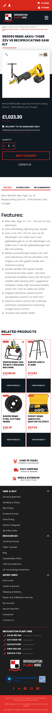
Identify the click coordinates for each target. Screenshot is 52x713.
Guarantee (8, 614)
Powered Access (11, 513)
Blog (5, 552)
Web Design (8, 710)
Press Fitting (8, 519)
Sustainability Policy (12, 558)
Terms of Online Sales (23, 698)
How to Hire (8, 580)
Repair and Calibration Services (18, 597)
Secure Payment (11, 608)
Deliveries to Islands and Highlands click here (21, 130)
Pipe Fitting (8, 508)
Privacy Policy (33, 700)
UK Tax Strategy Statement (16, 569)
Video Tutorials (10, 547)
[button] (43, 3)
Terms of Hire (10, 698)
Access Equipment (12, 496)
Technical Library (11, 541)
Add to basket (26, 156)
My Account (8, 603)
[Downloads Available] (23, 342)
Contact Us (8, 620)
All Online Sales (10, 530)
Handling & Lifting (11, 502)
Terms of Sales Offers (39, 698)
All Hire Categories (11, 525)
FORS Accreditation (12, 564)
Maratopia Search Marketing (38, 710)
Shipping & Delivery (12, 591)
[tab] (7, 187)
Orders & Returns (11, 586)
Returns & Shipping (20, 700)
